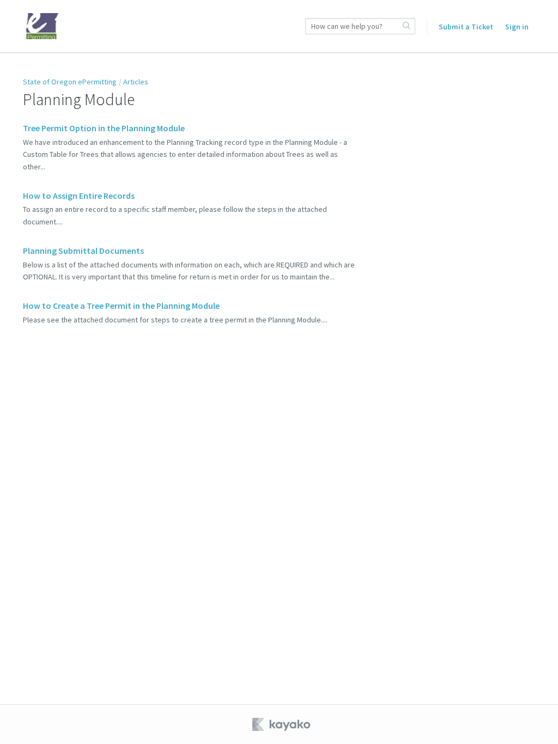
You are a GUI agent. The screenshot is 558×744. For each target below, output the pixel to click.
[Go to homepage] (42, 26)
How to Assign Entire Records (79, 195)
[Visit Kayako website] (282, 724)
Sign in (517, 27)
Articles (135, 82)
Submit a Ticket (466, 27)
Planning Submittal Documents (83, 250)
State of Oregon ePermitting (70, 82)
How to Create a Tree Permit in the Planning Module (121, 305)
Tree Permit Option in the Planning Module (104, 128)
